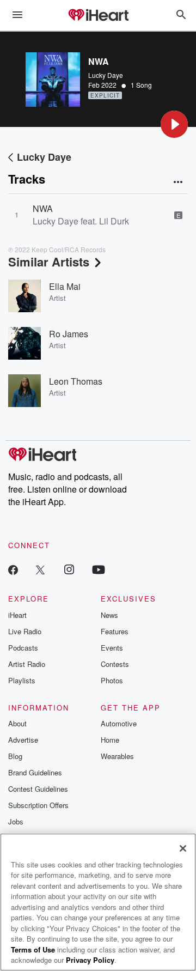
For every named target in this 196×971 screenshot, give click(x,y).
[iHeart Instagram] (69, 569)
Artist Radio (26, 664)
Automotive (119, 723)
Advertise (23, 740)
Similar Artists (48, 261)
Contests (115, 664)
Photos (112, 680)
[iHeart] (98, 16)
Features (114, 631)
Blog (15, 756)
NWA (43, 208)
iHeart (17, 615)
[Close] (183, 848)
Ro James (68, 333)
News (109, 615)
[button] (174, 124)
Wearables (117, 756)
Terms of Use (33, 949)
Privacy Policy (90, 960)
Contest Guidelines (38, 789)
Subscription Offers (38, 805)
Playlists (21, 680)
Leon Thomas (75, 381)
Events (112, 647)
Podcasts (23, 647)
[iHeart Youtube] (98, 569)
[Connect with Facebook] (13, 569)
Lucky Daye (105, 75)
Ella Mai (65, 286)
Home (110, 740)
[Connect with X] (40, 569)
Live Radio (24, 631)
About (17, 723)
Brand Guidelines (35, 772)
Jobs (15, 821)
